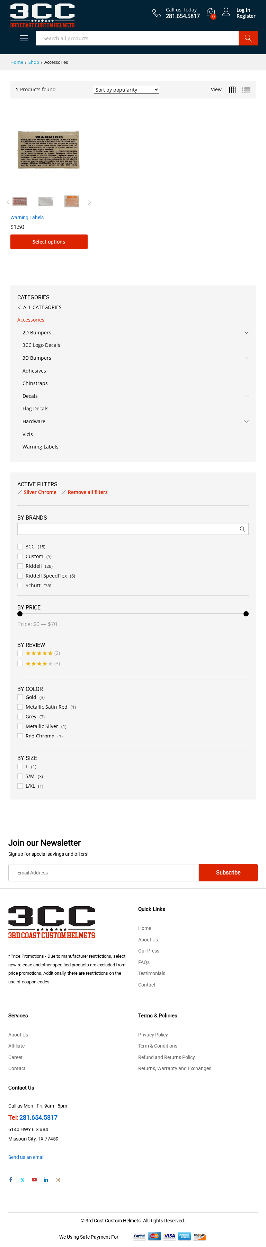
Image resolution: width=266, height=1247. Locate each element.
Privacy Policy (153, 1034)
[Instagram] (58, 1180)
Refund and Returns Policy (166, 1057)
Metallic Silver (42, 726)
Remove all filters (88, 492)
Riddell (34, 566)
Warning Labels (41, 446)
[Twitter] (22, 1180)
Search (248, 38)
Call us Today (181, 10)
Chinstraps (35, 383)
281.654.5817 (38, 1117)
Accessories (30, 319)
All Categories (42, 307)
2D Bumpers (37, 332)
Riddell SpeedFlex (46, 575)
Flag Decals (35, 408)
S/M (30, 776)
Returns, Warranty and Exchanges (174, 1068)
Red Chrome (40, 736)
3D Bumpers (37, 358)
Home (144, 928)
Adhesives (34, 370)
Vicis (28, 434)
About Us (148, 939)
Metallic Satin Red (47, 706)
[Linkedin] (46, 1180)
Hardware (34, 421)
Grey (31, 716)
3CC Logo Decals (41, 345)
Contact (147, 985)
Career (15, 1057)
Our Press (148, 951)
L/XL (30, 786)
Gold (31, 697)
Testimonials (151, 973)
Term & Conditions (157, 1046)
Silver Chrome (40, 492)
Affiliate (16, 1046)
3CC (30, 546)
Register (246, 16)
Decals (30, 396)
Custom (34, 556)
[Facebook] (11, 1180)
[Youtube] (34, 1180)
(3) (43, 664)
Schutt (33, 585)
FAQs (144, 962)
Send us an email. (27, 1157)
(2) (43, 654)
